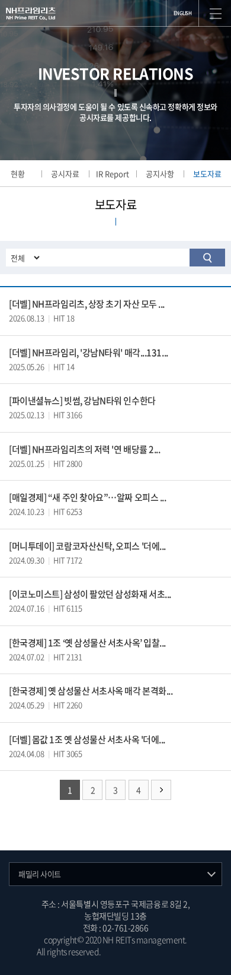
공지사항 (160, 173)
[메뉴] (216, 13)
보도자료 (207, 173)
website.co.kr (170, 951)
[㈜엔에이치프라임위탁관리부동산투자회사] (31, 13)
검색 (207, 257)
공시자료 (65, 173)
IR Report (112, 173)
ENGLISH (183, 13)
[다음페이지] (161, 790)
